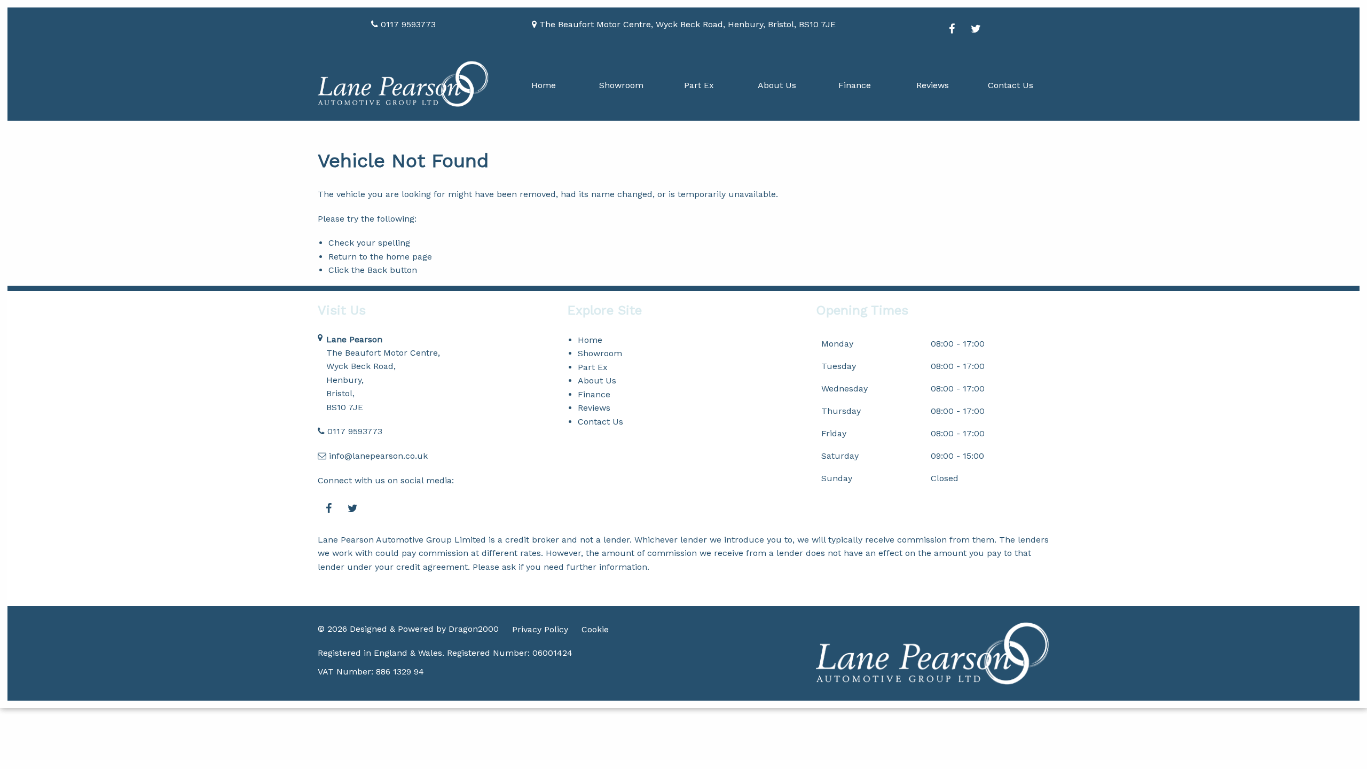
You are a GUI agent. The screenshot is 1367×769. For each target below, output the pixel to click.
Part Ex (699, 85)
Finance (854, 85)
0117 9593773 (354, 431)
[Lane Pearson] (403, 84)
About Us (777, 85)
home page (409, 257)
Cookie (595, 629)
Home (543, 85)
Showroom (621, 85)
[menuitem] (544, 85)
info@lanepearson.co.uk (378, 456)
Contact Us (1010, 85)
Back (377, 270)
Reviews (932, 85)
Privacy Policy (540, 629)
